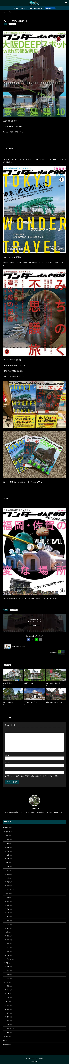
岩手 (9, 843)
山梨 (9, 912)
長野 (9, 916)
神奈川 (10, 889)
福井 (9, 909)
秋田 (9, 851)
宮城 (9, 847)
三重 (9, 936)
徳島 (9, 966)
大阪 (9, 947)
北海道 (9, 832)
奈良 (9, 955)
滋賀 (9, 940)
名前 (7, 755)
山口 (9, 997)
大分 (9, 1020)
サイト (7, 769)
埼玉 (9, 878)
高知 (9, 978)
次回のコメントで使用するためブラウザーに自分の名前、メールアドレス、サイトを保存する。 (34, 776)
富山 (9, 901)
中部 (9, 893)
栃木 (9, 870)
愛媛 (9, 974)
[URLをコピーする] (40, 639)
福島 (9, 859)
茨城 (9, 866)
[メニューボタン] (66, 3)
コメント (8, 731)
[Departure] (34, 3)
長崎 (9, 1013)
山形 (9, 855)
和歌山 (10, 959)
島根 (9, 986)
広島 (9, 994)
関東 (9, 862)
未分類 (8, 1044)
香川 (9, 970)
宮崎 (9, 1024)
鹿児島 (10, 1028)
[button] (28, 639)
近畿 (8, 932)
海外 (8, 1036)
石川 (9, 905)
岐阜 (9, 920)
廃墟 (8, 828)
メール (7, 762)
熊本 (9, 1017)
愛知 (9, 928)
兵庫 (9, 951)
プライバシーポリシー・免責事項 (34, 1058)
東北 (8, 835)
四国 (8, 963)
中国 (8, 982)
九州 (8, 1001)
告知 (6, 24)
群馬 (9, 874)
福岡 (9, 1005)
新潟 (9, 897)
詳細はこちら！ (50, 8)
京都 (9, 943)
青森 (9, 839)
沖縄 (9, 1032)
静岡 (9, 924)
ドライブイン (13, 24)
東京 (9, 886)
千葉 (9, 882)
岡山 (9, 990)
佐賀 (9, 1009)
